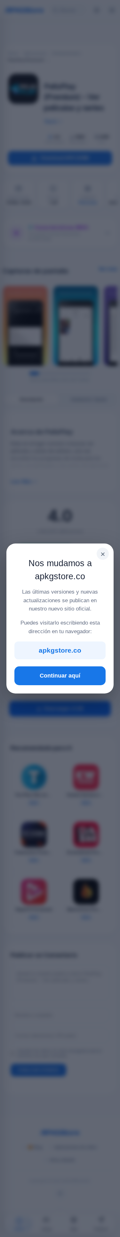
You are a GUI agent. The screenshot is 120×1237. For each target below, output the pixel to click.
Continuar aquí (60, 675)
